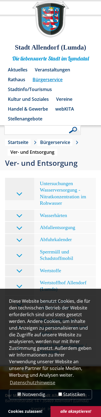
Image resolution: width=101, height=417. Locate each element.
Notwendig (33, 394)
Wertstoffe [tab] (50, 270)
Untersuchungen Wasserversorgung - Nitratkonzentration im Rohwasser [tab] (63, 193)
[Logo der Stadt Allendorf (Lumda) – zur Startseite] (50, 22)
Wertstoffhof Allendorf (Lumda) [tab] (63, 286)
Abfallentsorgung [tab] (57, 227)
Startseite (18, 142)
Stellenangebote (25, 119)
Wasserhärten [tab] (53, 215)
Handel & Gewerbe (28, 109)
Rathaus (16, 79)
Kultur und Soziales (28, 99)
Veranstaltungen (52, 70)
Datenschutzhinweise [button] (32, 382)
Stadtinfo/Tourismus (30, 89)
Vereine (64, 99)
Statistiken (73, 394)
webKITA (64, 109)
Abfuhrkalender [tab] (56, 239)
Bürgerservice (48, 79)
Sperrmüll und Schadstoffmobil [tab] (56, 255)
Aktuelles (17, 70)
